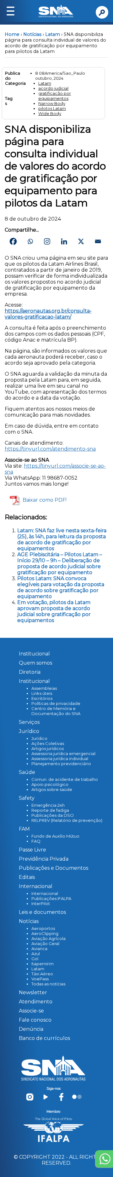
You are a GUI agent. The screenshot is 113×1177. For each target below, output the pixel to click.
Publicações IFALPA (51, 898)
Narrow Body (51, 103)
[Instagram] (47, 241)
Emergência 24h (48, 805)
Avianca (39, 948)
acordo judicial (53, 88)
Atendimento (35, 1002)
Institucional (34, 654)
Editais (27, 877)
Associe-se (31, 1011)
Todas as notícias (48, 983)
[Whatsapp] (30, 241)
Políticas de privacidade (55, 703)
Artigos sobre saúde (51, 789)
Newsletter (33, 992)
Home (12, 34)
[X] (81, 241)
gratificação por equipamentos (54, 96)
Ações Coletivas (47, 743)
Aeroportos (43, 928)
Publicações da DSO (52, 815)
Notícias (32, 34)
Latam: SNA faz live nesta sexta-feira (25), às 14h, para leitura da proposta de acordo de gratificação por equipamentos (61, 539)
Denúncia (31, 1029)
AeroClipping (44, 933)
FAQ (35, 841)
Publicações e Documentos (53, 868)
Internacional (44, 893)
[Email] (98, 241)
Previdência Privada (43, 859)
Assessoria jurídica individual (59, 758)
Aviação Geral (45, 943)
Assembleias (44, 688)
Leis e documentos (42, 912)
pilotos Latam (52, 108)
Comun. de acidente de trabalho (64, 779)
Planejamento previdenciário (61, 763)
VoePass (40, 978)
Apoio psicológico (49, 784)
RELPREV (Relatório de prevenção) (66, 820)
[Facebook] (13, 241)
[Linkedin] (64, 241)
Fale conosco (35, 1020)
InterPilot (40, 903)
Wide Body (49, 113)
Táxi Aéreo (42, 973)
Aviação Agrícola (48, 938)
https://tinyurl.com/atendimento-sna (50, 449)
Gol (34, 958)
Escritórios (41, 698)
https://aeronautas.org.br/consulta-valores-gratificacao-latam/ (48, 314)
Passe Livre (32, 850)
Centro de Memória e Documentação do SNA (55, 711)
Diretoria (29, 672)
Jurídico (39, 738)
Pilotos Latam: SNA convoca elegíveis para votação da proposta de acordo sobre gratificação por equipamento (60, 587)
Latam (52, 34)
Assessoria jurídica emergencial (63, 753)
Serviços (29, 722)
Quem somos (35, 663)
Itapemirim (42, 963)
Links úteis (41, 693)
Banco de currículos (44, 1038)
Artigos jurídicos (47, 748)
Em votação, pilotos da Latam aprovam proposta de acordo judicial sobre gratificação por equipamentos (54, 611)
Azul (35, 953)
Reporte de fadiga (50, 810)
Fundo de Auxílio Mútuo (55, 836)
